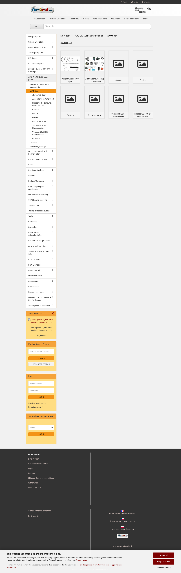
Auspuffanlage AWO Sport (43, 99)
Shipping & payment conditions (41, 478)
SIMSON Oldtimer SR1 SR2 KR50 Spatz (39, 70)
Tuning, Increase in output (39, 211)
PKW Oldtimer (34, 259)
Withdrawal (33, 483)
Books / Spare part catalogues (36, 187)
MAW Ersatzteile (35, 276)
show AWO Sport (39, 95)
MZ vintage (115, 19)
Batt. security (33, 516)
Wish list (146, 2)
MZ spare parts (40, 19)
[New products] (53, 313)
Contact (31, 473)
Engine (35, 113)
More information (164, 567)
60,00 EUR (41, 336)
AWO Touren (35, 139)
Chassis (35, 109)
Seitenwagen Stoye (38, 146)
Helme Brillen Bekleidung (38, 194)
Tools (30, 216)
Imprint (31, 468)
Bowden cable (34, 287)
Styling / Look (34, 205)
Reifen (31, 165)
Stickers (31, 176)
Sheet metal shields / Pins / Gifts (39, 252)
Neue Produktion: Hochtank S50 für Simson (39, 298)
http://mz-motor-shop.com (123, 529)
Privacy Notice (81, 560)
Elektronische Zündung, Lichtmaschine (42, 104)
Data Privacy (33, 459)
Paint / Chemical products (39, 240)
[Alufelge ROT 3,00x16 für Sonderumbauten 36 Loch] (41, 321)
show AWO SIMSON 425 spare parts (40, 85)
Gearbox (35, 117)
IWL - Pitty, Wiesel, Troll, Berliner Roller (37, 152)
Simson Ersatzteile (57, 19)
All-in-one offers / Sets (37, 246)
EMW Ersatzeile (34, 270)
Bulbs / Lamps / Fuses (37, 159)
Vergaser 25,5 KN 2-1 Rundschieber (41, 133)
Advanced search (41, 364)
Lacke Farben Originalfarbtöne (35, 233)
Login (135, 2)
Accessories (33, 281)
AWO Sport (34, 91)
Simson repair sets (35, 292)
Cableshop (32, 222)
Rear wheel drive (39, 121)
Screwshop (32, 227)
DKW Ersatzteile (34, 265)
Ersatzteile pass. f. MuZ (79, 19)
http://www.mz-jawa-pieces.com (122, 513)
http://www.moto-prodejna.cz (122, 521)
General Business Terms (38, 464)
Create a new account (37, 403)
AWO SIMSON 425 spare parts (38, 78)
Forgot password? (35, 407)
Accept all (164, 555)
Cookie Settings (34, 487)
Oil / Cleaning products (37, 200)
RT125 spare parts (131, 19)
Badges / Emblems (36, 181)
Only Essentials (163, 562)
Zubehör (33, 142)
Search (124, 2)
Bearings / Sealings (36, 170)
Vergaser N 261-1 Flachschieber (39, 126)
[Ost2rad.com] (42, 10)
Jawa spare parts (100, 19)
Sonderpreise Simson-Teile (39, 305)
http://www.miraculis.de (123, 546)
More (145, 19)
